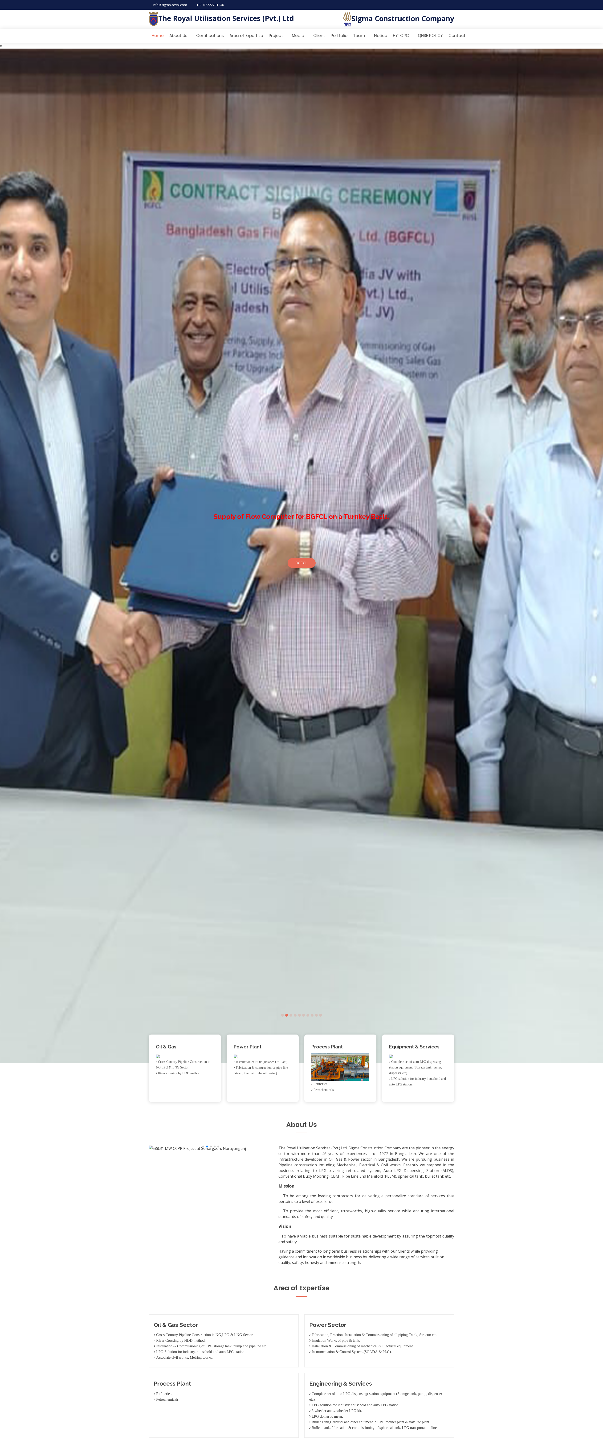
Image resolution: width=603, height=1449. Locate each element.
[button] (15, 556)
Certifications (210, 35)
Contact (456, 35)
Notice (380, 35)
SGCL (301, 563)
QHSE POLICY (430, 35)
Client (319, 35)
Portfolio (339, 35)
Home (158, 35)
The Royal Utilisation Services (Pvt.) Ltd (226, 18)
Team (359, 35)
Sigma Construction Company (403, 18)
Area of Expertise (246, 35)
